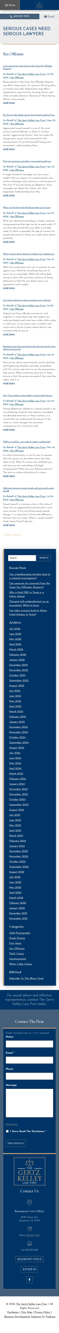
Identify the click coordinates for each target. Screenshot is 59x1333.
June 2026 (15, 634)
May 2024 (15, 763)
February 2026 (17, 655)
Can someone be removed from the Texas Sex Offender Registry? (27, 67)
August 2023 (16, 810)
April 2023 (15, 830)
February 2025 (17, 717)
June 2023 (15, 820)
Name (9, 1037)
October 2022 (17, 862)
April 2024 (15, 768)
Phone (9, 1069)
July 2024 (14, 753)
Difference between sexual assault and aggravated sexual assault (28, 489)
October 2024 (17, 737)
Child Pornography (19, 933)
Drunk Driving (17, 938)
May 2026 (15, 639)
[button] (9, 5)
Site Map (26, 1312)
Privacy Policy (42, 1312)
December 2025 (18, 665)
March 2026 (16, 649)
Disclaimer (12, 1124)
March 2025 (16, 711)
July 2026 (14, 629)
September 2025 (19, 680)
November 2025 (18, 670)
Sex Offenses (17, 78)
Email (51, 17)
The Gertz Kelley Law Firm (31, 74)
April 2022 (15, 893)
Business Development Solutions (22, 1317)
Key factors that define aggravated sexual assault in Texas (29, 114)
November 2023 (18, 794)
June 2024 (15, 758)
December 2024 (18, 727)
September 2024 (19, 743)
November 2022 (18, 856)
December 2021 (18, 913)
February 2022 (17, 903)
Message (11, 1085)
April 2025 (15, 706)
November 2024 (18, 732)
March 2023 (16, 836)
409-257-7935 (21, 16)
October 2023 (17, 799)
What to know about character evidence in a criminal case (28, 253)
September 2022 (19, 867)
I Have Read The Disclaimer (28, 1131)
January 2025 (17, 722)
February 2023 (17, 841)
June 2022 (15, 882)
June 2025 (15, 696)
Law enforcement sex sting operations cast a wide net (27, 300)
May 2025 (15, 701)
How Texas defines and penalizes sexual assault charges (27, 395)
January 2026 (17, 660)
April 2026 (15, 644)
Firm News (15, 943)
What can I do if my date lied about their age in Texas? (27, 207)
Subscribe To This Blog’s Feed (26, 978)
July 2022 (14, 877)
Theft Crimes (16, 954)
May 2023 (15, 825)
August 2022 (16, 872)
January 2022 (17, 908)
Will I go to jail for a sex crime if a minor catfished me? (27, 441)
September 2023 (19, 805)
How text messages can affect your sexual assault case (27, 161)
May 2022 (15, 887)
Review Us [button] (29, 1269)
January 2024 (17, 784)
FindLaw (50, 1317)
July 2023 (14, 815)
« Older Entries (12, 535)
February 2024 (17, 779)
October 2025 (17, 675)
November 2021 (18, 918)
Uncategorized (17, 959)
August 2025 (16, 686)
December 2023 (18, 789)
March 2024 (16, 774)
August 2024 (16, 748)
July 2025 (14, 691)
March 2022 (16, 898)
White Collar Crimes (20, 964)
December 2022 (18, 851)
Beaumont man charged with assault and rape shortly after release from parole (29, 348)
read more (9, 103)
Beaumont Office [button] (29, 1259)
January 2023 (17, 846)
